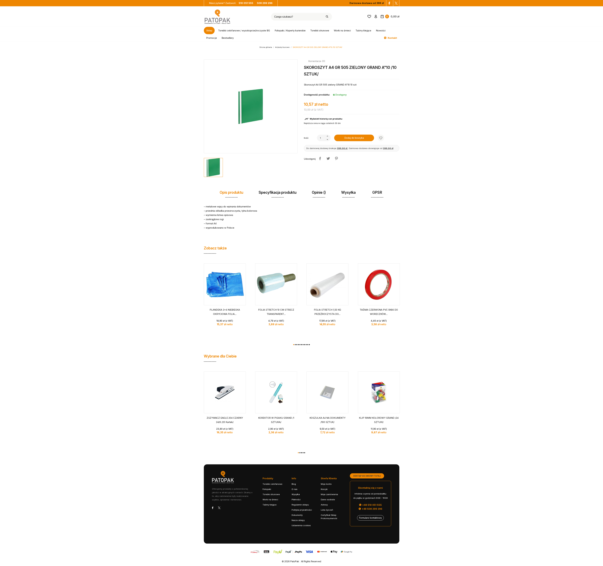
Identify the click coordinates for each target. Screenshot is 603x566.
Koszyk (324, 489)
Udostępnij (320, 158)
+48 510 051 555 (372, 504)
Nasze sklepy (298, 520)
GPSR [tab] (377, 192)
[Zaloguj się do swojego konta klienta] (376, 17)
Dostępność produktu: (317, 94)
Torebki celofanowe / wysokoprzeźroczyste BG (244, 30)
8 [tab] (304, 344)
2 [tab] (295, 344)
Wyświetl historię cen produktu (323, 119)
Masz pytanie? (231, 3)
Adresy (324, 504)
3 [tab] (296, 344)
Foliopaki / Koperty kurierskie (290, 30)
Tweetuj (328, 158)
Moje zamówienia (329, 494)
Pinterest (336, 158)
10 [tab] (307, 344)
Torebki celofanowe (272, 484)
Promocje (211, 37)
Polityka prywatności (302, 510)
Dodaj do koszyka (354, 137)
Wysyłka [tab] (348, 192)
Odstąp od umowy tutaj (367, 476)
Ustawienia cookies (301, 525)
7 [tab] (303, 344)
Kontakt (392, 37)
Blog (294, 484)
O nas (294, 489)
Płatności (296, 499)
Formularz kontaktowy (370, 517)
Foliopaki (267, 489)
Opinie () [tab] (319, 192)
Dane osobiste (328, 499)
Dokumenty (297, 515)
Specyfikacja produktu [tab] (277, 192)
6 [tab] (301, 344)
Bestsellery (228, 37)
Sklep (209, 30)
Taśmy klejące (363, 30)
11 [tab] (309, 344)
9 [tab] (306, 344)
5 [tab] (299, 344)
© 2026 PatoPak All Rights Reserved (301, 561)
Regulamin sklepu (300, 504)
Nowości (381, 30)
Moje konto (326, 484)
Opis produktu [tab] (231, 192)
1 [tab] (293, 344)
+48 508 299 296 (371, 508)
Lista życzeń (327, 510)
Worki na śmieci (342, 30)
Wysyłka (296, 494)
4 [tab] (298, 344)
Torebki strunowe (319, 30)
